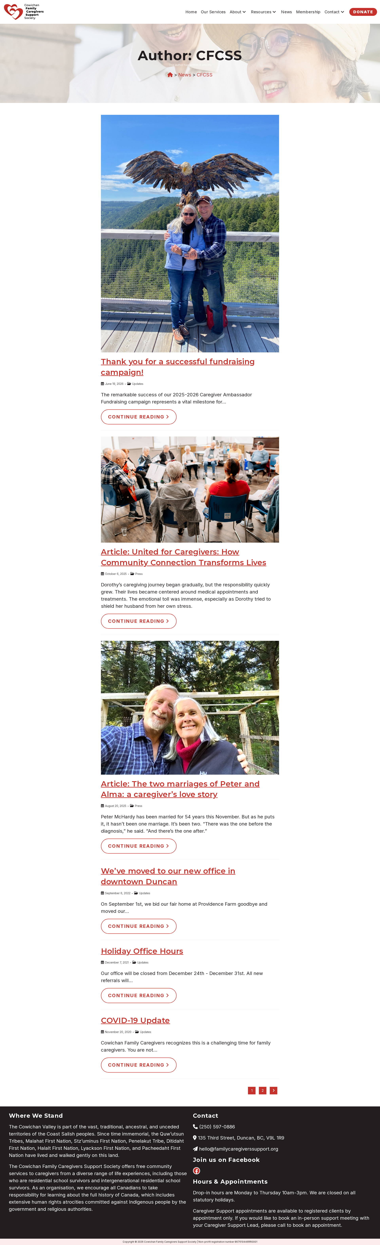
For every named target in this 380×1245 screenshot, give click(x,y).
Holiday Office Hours (142, 951)
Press (139, 573)
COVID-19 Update (135, 1020)
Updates (137, 383)
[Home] (170, 75)
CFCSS (205, 75)
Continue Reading (142, 419)
